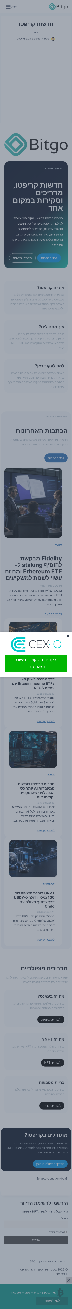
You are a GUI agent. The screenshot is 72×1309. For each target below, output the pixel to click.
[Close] (68, 636)
